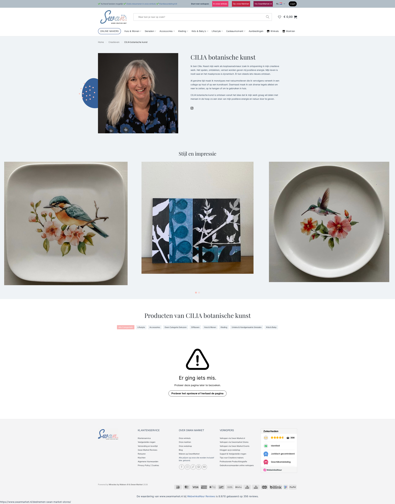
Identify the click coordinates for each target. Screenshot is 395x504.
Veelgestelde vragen (146, 442)
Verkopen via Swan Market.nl (232, 438)
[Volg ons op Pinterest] (198, 467)
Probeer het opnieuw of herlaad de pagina (197, 393)
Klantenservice (144, 438)
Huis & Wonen (131, 31)
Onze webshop (185, 446)
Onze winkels (185, 438)
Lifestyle (216, 31)
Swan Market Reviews (147, 450)
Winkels (274, 31)
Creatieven (113, 42)
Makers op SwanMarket (189, 454)
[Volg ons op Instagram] (187, 467)
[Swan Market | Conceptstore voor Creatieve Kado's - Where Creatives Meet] (113, 17)
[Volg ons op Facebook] (181, 467)
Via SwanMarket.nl (263, 4)
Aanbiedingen (256, 31)
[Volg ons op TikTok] (193, 467)
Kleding (182, 31)
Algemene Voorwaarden (148, 461)
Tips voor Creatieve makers (231, 457)
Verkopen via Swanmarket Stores (234, 442)
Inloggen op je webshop (230, 450)
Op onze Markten (241, 4)
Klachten (142, 457)
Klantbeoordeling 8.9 (168, 4)
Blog (181, 450)
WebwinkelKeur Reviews (201, 496)
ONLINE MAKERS (109, 31)
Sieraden (149, 31)
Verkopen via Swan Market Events (234, 446)
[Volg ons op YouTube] (204, 467)
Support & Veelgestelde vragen (233, 454)
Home (101, 42)
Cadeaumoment (234, 31)
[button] (293, 3)
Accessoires (166, 31)
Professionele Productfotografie (233, 461)
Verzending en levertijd (148, 446)
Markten (290, 31)
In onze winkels (220, 4)
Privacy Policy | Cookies (148, 465)
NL (277, 4)
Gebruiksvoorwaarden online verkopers (237, 465)
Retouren (142, 454)
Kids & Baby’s (199, 31)
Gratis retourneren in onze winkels (141, 4)
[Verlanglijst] (279, 17)
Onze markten (185, 442)
